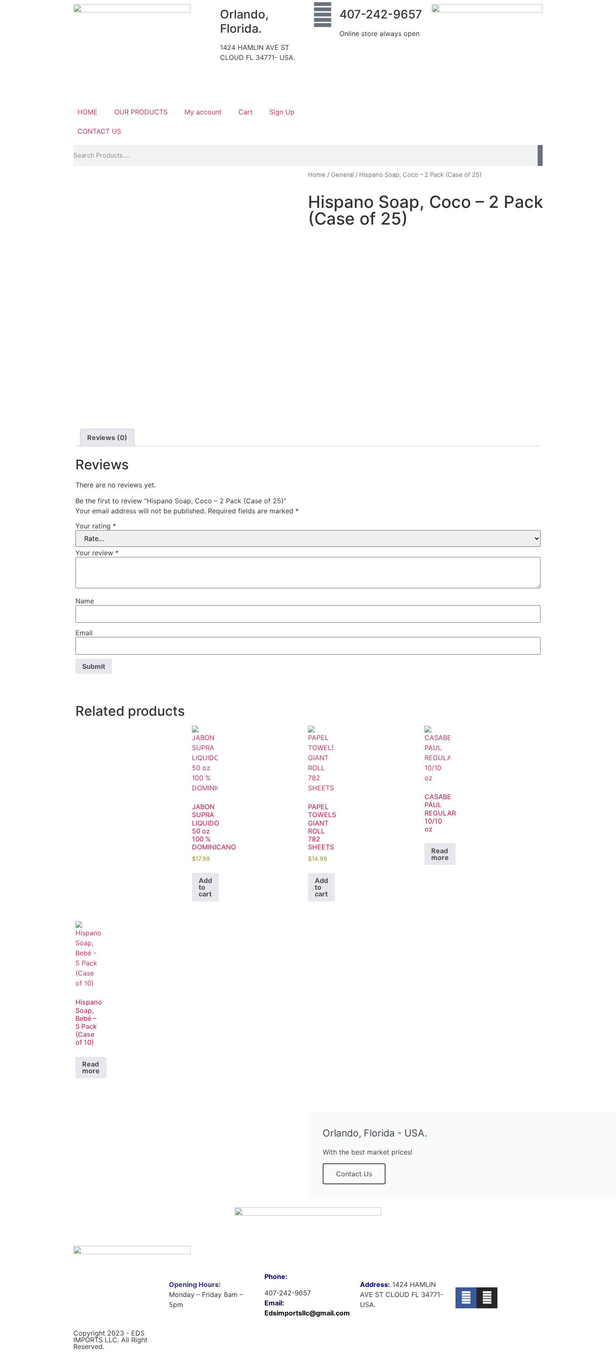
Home (317, 175)
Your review (97, 552)
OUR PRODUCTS (141, 112)
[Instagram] (486, 1297)
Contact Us (354, 1174)
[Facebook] (466, 1297)
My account (203, 112)
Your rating (95, 526)
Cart (245, 112)
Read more (440, 854)
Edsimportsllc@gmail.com (307, 1313)
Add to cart (205, 887)
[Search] (540, 155)
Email (84, 632)
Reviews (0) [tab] (107, 437)
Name (84, 601)
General (342, 175)
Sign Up (282, 112)
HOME (88, 112)
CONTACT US (99, 131)
